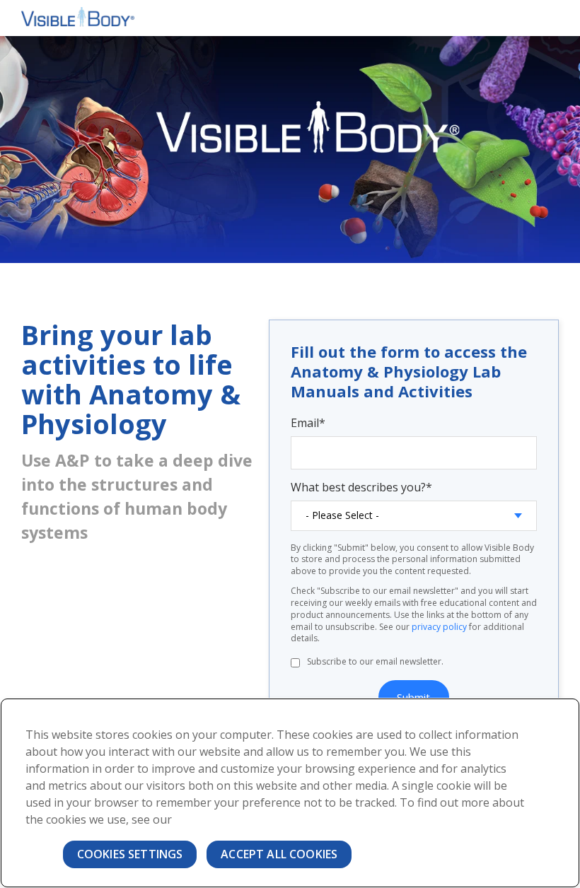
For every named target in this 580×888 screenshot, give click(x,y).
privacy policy (439, 627)
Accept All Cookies (279, 854)
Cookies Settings (130, 854)
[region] (290, 793)
